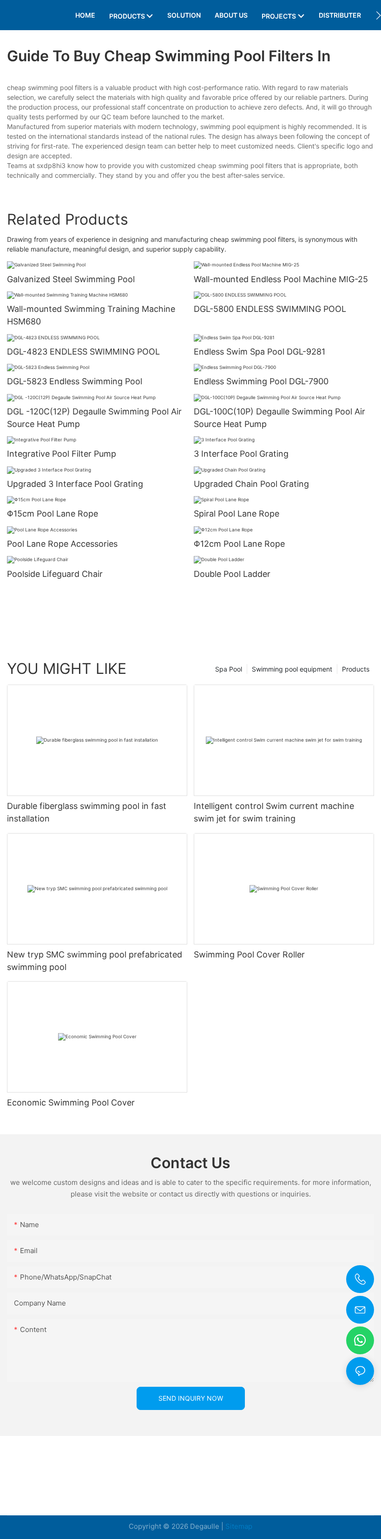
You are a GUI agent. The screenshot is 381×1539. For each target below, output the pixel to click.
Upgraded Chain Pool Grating (251, 484)
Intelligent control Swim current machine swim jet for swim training (274, 812)
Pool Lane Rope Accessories (62, 544)
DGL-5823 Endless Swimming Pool (74, 381)
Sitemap (238, 1526)
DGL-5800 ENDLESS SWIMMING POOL (270, 309)
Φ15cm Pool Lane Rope (52, 513)
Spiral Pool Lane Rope (236, 513)
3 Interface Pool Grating (241, 454)
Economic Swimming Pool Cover (71, 1102)
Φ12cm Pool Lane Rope (239, 544)
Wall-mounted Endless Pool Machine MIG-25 (281, 279)
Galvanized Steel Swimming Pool (71, 279)
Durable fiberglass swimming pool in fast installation (86, 812)
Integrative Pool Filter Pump (61, 454)
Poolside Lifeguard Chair (55, 574)
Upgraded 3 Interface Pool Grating (75, 484)
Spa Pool (228, 669)
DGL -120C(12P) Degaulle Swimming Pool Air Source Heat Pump (94, 418)
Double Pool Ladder (232, 574)
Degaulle (204, 1526)
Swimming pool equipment (292, 669)
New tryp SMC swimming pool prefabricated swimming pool (94, 961)
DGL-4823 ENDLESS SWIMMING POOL (83, 351)
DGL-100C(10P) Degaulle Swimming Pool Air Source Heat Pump (279, 418)
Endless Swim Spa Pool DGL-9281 (259, 351)
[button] (378, 15)
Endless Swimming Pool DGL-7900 (261, 381)
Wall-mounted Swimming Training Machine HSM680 (91, 315)
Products (355, 669)
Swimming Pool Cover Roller (249, 954)
